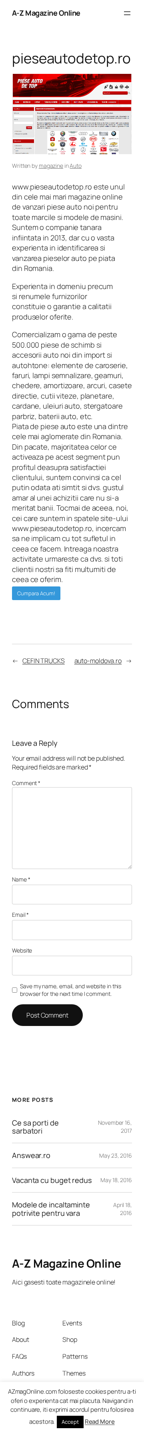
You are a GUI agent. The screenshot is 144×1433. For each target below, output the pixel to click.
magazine (51, 165)
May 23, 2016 (115, 1155)
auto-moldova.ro (98, 660)
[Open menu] (127, 13)
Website (22, 950)
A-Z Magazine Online (46, 13)
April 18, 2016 (122, 1209)
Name (21, 879)
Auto (76, 165)
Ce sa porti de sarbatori (35, 1127)
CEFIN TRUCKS (43, 660)
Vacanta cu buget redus (52, 1180)
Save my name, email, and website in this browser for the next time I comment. (70, 990)
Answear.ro (31, 1155)
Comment (26, 783)
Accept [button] (70, 1421)
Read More (100, 1421)
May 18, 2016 (116, 1180)
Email (20, 914)
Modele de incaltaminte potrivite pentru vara (51, 1209)
